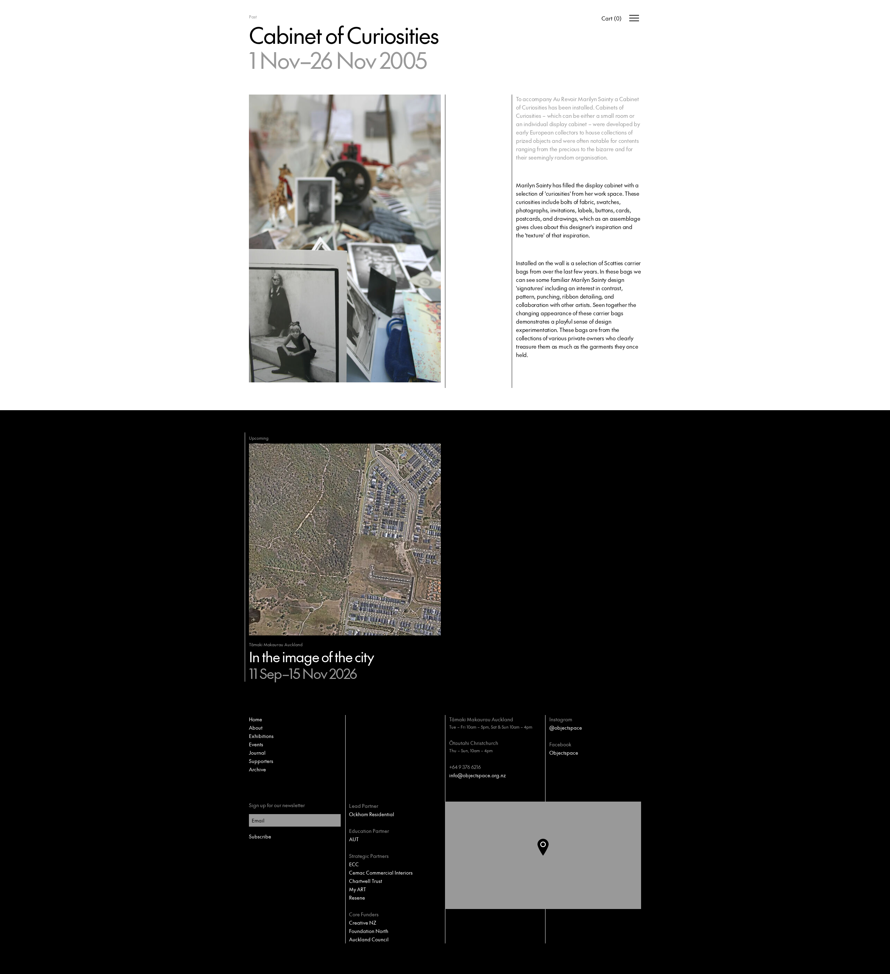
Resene (357, 897)
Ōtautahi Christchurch (473, 742)
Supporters (261, 760)
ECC (354, 864)
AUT (354, 839)
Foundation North (368, 930)
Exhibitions (261, 735)
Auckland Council (369, 939)
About (255, 727)
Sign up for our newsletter (277, 805)
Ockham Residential (371, 814)
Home (255, 719)
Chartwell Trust (365, 880)
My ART (357, 889)
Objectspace (563, 752)
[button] (548, 855)
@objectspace (565, 727)
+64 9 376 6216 (465, 766)
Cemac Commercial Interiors (381, 872)
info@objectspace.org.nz (477, 775)
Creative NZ (362, 922)
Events (256, 744)
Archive (257, 769)
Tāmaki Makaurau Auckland (481, 719)
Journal (257, 752)
